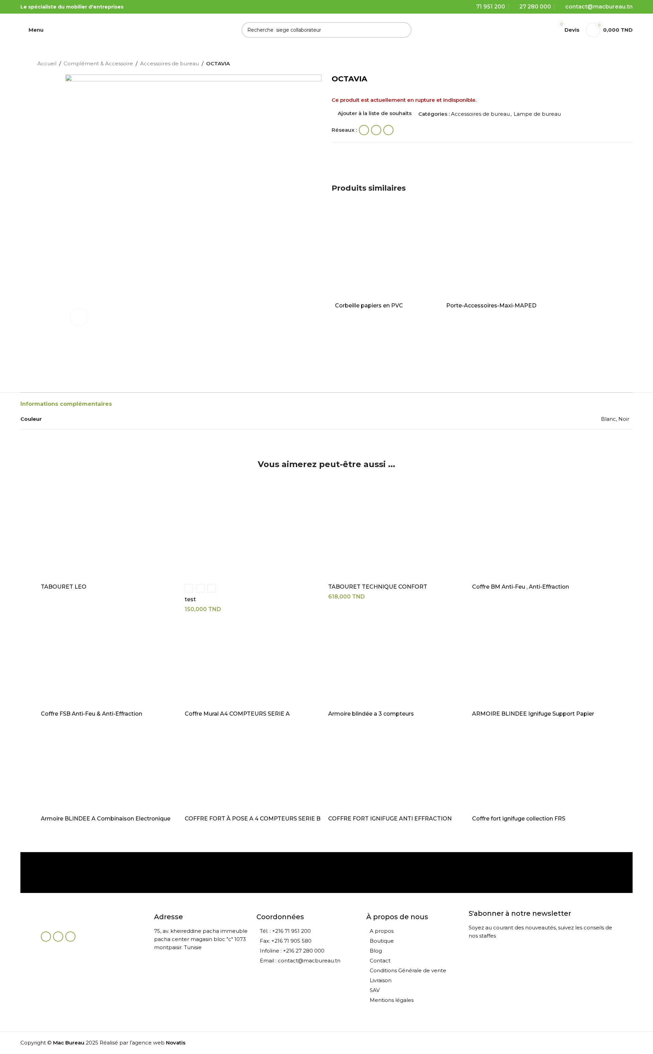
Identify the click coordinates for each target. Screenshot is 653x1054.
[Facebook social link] (364, 130)
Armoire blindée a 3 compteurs (371, 713)
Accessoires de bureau (169, 63)
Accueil (46, 63)
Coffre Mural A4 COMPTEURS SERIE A (237, 713)
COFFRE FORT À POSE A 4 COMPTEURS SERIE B (252, 818)
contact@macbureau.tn (599, 6)
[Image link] (78, 918)
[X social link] (376, 130)
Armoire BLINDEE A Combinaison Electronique (105, 818)
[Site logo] (99, 29)
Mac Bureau (68, 1042)
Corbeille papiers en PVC (369, 305)
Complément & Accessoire (98, 63)
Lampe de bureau (537, 114)
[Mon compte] (542, 30)
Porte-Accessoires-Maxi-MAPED (491, 305)
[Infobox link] (79, 872)
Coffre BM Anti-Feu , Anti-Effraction (520, 587)
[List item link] (307, 931)
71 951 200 (490, 6)
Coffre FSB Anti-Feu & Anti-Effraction (91, 713)
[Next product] (612, 64)
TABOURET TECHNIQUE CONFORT (377, 587)
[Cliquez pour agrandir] (78, 317)
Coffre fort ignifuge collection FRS (518, 818)
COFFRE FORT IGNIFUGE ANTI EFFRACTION (390, 818)
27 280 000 (535, 6)
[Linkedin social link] (388, 130)
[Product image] (382, 253)
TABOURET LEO (63, 587)
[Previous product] (598, 64)
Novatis (175, 1042)
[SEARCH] (404, 30)
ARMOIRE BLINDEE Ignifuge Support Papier (533, 713)
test (190, 599)
